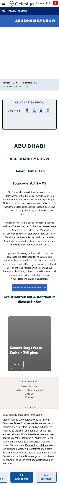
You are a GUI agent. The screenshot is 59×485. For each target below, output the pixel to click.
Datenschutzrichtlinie (36, 445)
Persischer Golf (9, 83)
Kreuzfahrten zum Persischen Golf (29, 287)
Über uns (29, 393)
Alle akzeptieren (22, 477)
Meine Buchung (29, 386)
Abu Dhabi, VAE (29, 83)
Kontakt (29, 397)
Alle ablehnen (46, 477)
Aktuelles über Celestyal (29, 390)
